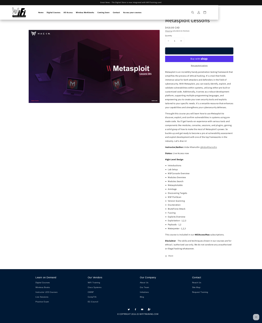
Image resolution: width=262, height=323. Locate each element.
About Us (144, 282)
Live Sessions (41, 297)
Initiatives (144, 292)
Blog (142, 297)
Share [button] (170, 256)
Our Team (144, 287)
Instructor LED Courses (46, 292)
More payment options (199, 65)
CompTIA (92, 297)
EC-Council (93, 302)
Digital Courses (42, 282)
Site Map (196, 287)
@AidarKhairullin (208, 147)
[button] (193, 12)
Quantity (168, 35)
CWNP (91, 292)
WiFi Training (94, 282)
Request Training (200, 292)
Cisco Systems (95, 287)
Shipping (168, 31)
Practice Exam (42, 302)
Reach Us (196, 282)
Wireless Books (42, 287)
